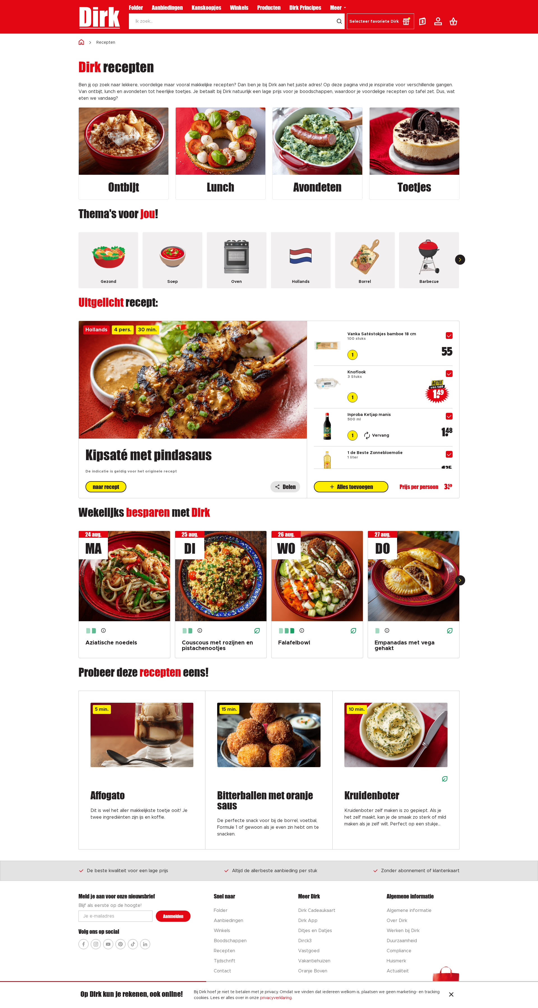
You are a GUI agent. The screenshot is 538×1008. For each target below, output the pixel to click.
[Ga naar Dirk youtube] (108, 944)
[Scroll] (460, 260)
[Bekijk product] (327, 357)
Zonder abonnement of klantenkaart (420, 871)
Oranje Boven (312, 971)
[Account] (439, 21)
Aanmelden (173, 916)
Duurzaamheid (402, 941)
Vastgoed (308, 951)
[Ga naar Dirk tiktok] (133, 944)
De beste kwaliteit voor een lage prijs (127, 871)
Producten (268, 7)
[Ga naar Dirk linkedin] (145, 944)
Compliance (399, 951)
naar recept (106, 486)
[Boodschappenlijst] (454, 21)
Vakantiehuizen (314, 961)
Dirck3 (305, 941)
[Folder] (424, 21)
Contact (222, 971)
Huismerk (396, 961)
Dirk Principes (305, 7)
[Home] (81, 42)
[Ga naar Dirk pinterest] (120, 944)
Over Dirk (397, 920)
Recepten (105, 43)
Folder (136, 7)
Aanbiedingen (167, 7)
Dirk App (307, 920)
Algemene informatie (409, 910)
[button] (380, 21)
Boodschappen (230, 941)
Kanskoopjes (206, 7)
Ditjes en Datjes (315, 930)
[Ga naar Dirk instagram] (96, 944)
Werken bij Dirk (403, 930)
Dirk (99, 16)
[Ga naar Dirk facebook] (83, 944)
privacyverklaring (276, 998)
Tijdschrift (224, 961)
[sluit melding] (451, 995)
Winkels (239, 7)
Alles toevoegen (355, 486)
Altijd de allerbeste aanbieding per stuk (274, 871)
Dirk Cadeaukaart (316, 910)
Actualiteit (398, 971)
